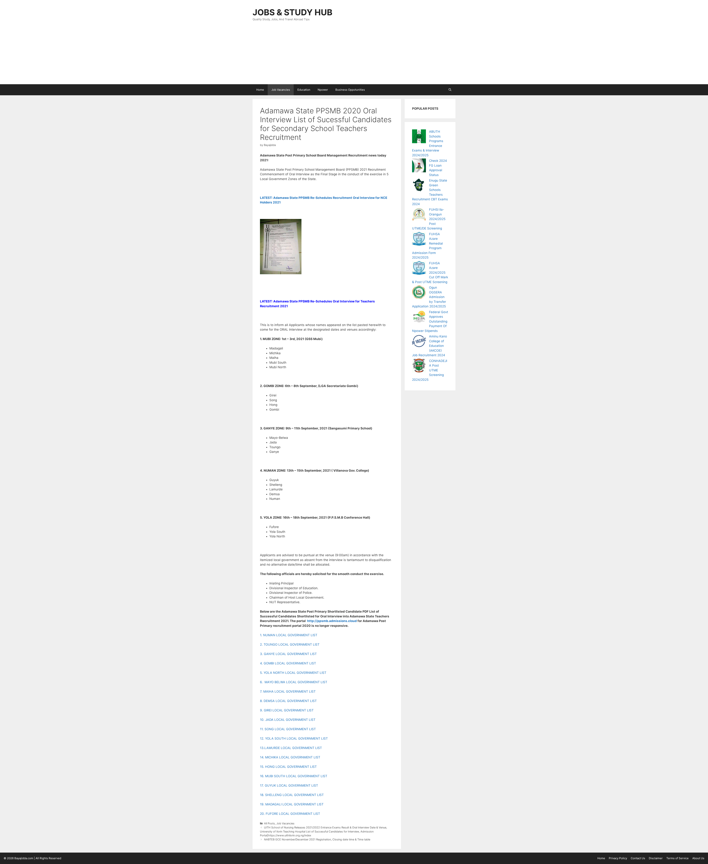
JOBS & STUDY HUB (292, 12)
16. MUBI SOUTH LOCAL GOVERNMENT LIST (293, 776)
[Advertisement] (354, 56)
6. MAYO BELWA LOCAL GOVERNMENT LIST (293, 682)
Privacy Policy (618, 858)
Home (260, 89)
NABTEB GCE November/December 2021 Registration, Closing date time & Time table (317, 839)
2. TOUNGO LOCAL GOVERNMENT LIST (290, 644)
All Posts (269, 823)
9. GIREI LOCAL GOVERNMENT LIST (287, 710)
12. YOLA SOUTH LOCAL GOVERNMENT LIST (294, 738)
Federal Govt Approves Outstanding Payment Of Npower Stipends (430, 321)
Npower (323, 89)
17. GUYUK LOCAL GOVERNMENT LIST (289, 785)
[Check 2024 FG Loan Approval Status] (419, 166)
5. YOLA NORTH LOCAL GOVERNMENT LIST (293, 673)
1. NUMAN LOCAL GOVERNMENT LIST (288, 635)
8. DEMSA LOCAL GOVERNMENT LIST (288, 701)
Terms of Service (677, 858)
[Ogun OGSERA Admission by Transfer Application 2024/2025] (419, 293)
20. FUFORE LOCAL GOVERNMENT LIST (290, 814)
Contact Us (638, 858)
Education (303, 89)
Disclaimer (656, 858)
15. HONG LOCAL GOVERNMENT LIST (288, 767)
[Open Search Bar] (450, 89)
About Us (698, 858)
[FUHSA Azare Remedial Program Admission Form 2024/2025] (419, 239)
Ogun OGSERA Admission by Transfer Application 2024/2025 (429, 297)
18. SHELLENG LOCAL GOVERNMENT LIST (292, 795)
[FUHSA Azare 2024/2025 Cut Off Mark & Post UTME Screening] (419, 268)
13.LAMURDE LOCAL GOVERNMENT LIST (291, 748)
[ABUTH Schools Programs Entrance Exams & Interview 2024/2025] (419, 137)
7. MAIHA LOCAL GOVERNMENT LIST (288, 691)
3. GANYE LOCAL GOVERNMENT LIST (288, 654)
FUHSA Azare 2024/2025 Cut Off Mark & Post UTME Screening (430, 272)
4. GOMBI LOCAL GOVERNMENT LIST (288, 663)
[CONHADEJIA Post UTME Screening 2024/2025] (419, 366)
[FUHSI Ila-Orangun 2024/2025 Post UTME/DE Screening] (419, 215)
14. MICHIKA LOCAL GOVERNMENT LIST (290, 757)
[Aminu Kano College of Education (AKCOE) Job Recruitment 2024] (419, 341)
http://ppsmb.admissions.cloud (332, 621)
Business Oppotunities (350, 89)
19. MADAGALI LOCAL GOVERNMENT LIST (292, 804)
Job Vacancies (280, 89)
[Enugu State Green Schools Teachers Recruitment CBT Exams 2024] (419, 186)
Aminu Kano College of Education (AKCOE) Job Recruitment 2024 (429, 346)
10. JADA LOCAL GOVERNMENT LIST (287, 720)
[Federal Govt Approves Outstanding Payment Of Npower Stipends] (419, 317)
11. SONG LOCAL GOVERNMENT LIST (288, 729)
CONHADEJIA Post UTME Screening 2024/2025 (429, 370)
